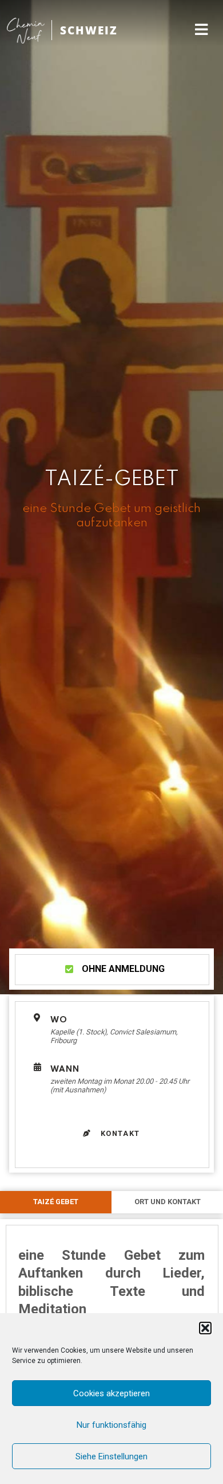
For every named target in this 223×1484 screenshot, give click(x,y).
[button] (205, 1328)
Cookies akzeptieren (111, 1393)
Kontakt (119, 1133)
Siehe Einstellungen (111, 1456)
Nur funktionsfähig (111, 1425)
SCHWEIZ (89, 30)
